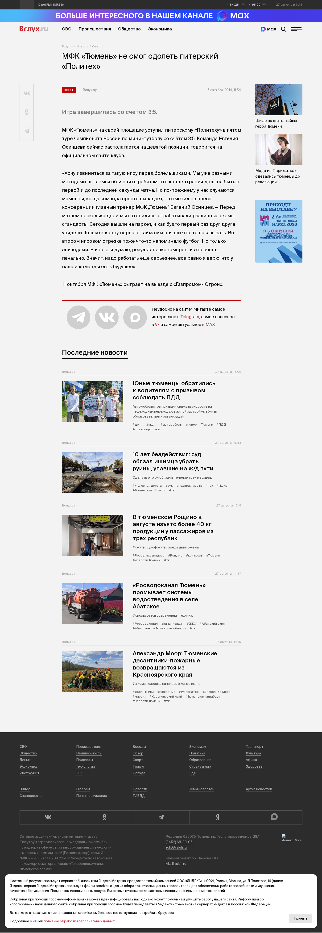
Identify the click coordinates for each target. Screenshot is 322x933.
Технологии (85, 766)
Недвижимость (89, 753)
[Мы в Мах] (268, 29)
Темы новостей (201, 789)
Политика (197, 753)
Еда (192, 773)
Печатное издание (91, 796)
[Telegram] (161, 817)
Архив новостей (259, 789)
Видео (25, 789)
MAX (210, 324)
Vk (157, 324)
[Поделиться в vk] (27, 93)
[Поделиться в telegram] (27, 131)
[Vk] (48, 817)
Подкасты (84, 760)
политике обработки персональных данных (79, 921)
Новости (83, 46)
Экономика (160, 28)
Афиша (251, 760)
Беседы (139, 747)
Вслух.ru (34, 29)
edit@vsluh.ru (176, 847)
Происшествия (94, 28)
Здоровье (254, 766)
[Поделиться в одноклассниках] (27, 112)
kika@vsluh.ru (176, 864)
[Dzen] (217, 817)
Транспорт (254, 747)
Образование (200, 760)
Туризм (138, 766)
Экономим (197, 747)
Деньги (25, 760)
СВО (66, 28)
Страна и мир (200, 766)
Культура (253, 753)
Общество (129, 28)
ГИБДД (139, 796)
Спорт (96, 46)
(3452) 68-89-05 (179, 842)
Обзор (138, 753)
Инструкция (29, 773)
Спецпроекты (31, 796)
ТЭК (79, 773)
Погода (139, 773)
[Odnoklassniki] (104, 817)
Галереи (83, 789)
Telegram (190, 316)
